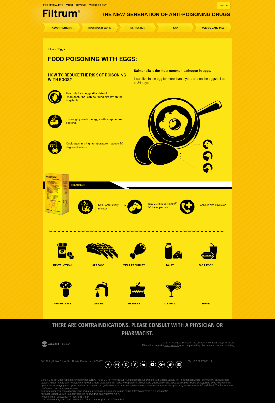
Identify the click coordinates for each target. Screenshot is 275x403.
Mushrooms (62, 303)
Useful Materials (213, 28)
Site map (65, 344)
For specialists (53, 5)
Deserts (134, 303)
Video (69, 5)
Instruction (137, 28)
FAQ (175, 28)
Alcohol (170, 303)
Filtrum (52, 49)
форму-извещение (79, 391)
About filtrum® (62, 28)
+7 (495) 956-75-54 (79, 396)
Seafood (98, 265)
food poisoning (172, 345)
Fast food (205, 265)
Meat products (134, 265)
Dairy (170, 265)
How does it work (99, 28)
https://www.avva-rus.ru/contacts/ (149, 391)
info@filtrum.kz (226, 342)
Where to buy (97, 5)
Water (98, 303)
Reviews (81, 5)
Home (206, 303)
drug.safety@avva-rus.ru (106, 394)
